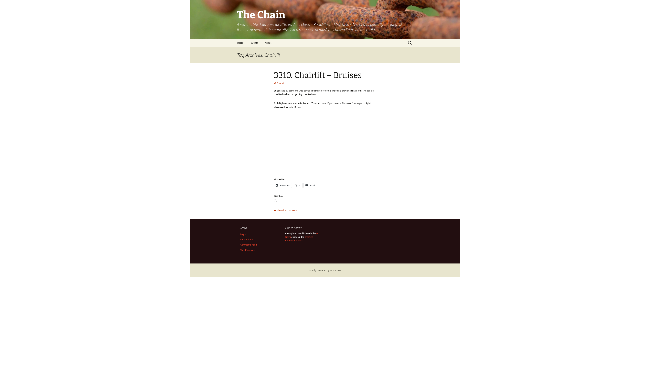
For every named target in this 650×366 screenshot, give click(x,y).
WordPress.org (248, 249)
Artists (254, 42)
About (268, 42)
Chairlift (280, 83)
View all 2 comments (287, 210)
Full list (240, 42)
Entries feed (246, 239)
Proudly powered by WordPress (325, 270)
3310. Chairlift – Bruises (318, 75)
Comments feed (248, 244)
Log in (243, 234)
